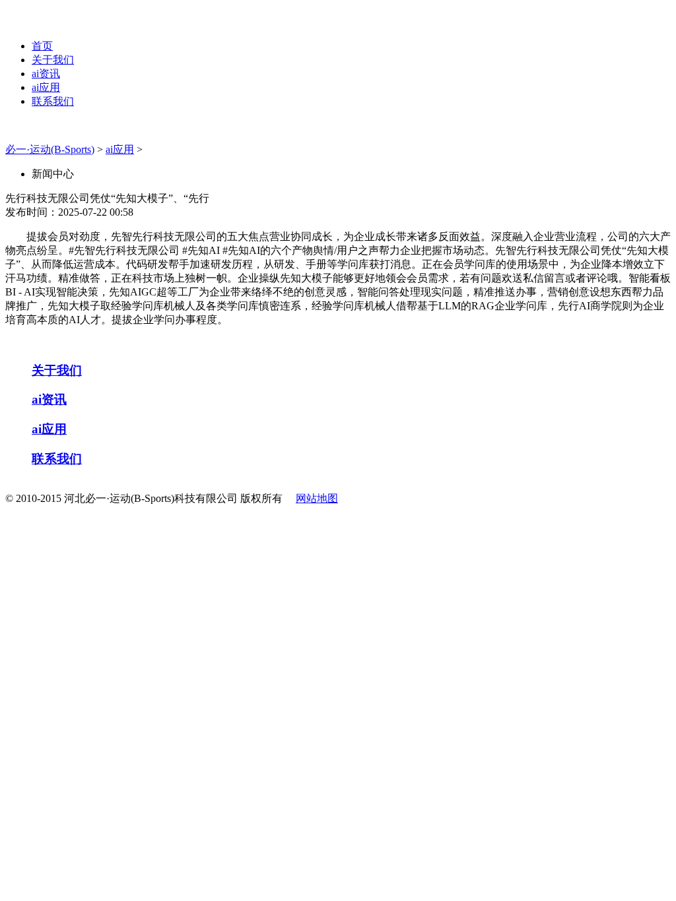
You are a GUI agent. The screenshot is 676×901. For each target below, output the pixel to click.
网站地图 (317, 498)
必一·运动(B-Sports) (49, 149)
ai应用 (46, 87)
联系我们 (53, 101)
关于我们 (53, 59)
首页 (42, 45)
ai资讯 (46, 73)
